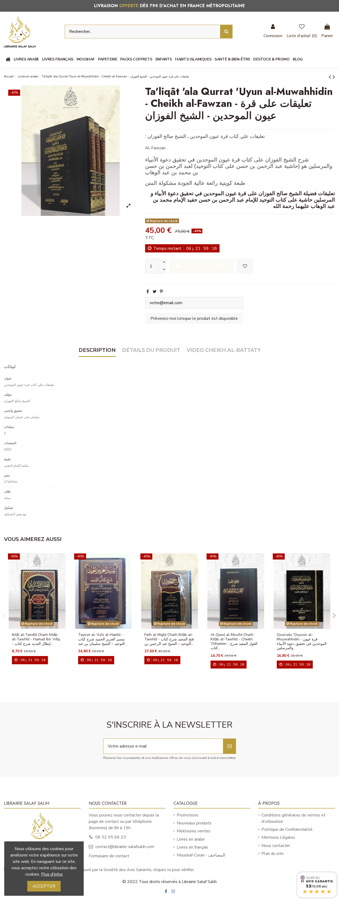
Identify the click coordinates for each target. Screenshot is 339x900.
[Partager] (147, 292)
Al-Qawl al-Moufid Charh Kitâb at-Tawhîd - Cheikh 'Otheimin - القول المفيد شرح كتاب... (234, 641)
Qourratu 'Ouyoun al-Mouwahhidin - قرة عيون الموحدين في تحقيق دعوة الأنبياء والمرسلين (302, 641)
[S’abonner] (229, 746)
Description (97, 350)
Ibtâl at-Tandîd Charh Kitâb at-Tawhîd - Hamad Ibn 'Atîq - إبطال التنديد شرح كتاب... (36, 639)
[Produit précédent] (331, 77)
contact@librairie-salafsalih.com (124, 847)
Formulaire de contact (109, 856)
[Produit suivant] (334, 77)
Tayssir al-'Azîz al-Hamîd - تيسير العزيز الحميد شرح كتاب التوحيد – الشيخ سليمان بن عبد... (102, 639)
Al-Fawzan (155, 148)
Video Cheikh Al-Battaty (224, 350)
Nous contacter (275, 846)
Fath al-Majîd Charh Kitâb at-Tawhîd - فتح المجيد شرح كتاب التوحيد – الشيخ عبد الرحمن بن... (169, 639)
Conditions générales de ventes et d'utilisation (293, 818)
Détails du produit (151, 350)
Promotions (187, 815)
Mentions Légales (278, 837)
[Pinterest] (161, 292)
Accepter (44, 886)
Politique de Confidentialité (287, 829)
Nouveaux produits (194, 823)
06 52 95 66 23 (110, 837)
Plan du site (272, 854)
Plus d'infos (52, 874)
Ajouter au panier (206, 266)
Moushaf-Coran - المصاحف (201, 855)
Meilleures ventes (194, 831)
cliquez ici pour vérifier (173, 870)
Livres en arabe (191, 839)
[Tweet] (155, 292)
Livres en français (192, 847)
